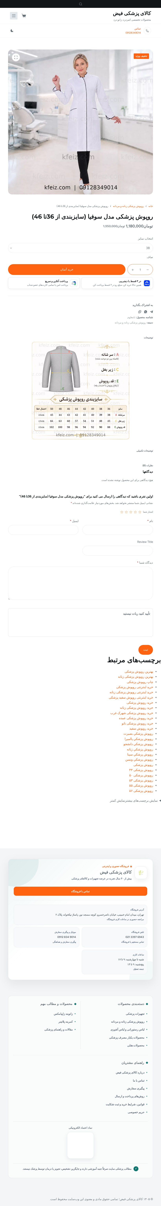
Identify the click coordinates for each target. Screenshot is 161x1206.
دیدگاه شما (145, 562)
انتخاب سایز (145, 238)
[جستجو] (80, 4)
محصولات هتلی (136, 1045)
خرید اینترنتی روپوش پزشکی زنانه (131, 692)
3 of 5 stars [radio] (131, 512)
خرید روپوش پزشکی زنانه (136, 708)
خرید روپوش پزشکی (140, 702)
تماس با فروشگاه (80, 891)
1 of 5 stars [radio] (140, 512)
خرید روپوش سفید (141, 728)
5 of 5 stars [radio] (122, 512)
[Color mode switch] (12, 31)
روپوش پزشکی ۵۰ (141, 775)
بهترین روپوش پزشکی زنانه (135, 677)
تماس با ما (139, 1080)
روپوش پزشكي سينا (140, 754)
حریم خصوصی (136, 1112)
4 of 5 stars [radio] (126, 512)
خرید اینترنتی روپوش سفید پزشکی (131, 697)
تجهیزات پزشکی (135, 1013)
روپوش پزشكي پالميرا (139, 739)
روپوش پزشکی (143, 765)
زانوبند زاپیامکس (63, 1013)
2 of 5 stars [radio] (135, 512)
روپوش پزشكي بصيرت (138, 733)
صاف (150, 257)
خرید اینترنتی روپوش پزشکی (134, 687)
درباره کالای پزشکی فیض (130, 1072)
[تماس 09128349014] (147, 30)
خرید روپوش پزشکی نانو (137, 723)
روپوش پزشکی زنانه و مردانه (130, 322)
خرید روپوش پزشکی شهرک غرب (131, 713)
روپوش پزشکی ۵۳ (141, 780)
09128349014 (133, 32)
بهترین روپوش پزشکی (139, 671)
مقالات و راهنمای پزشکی (58, 1029)
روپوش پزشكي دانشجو (138, 744)
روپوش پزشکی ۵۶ (141, 791)
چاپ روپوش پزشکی (140, 682)
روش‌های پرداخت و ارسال (130, 1096)
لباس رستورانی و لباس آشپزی (128, 1029)
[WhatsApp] (145, 311)
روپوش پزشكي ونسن (139, 759)
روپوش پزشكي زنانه (140, 749)
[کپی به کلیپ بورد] (139, 311)
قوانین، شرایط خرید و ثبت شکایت (125, 1104)
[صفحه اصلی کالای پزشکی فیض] (141, 872)
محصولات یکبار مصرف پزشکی (127, 1037)
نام (150, 521)
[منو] (13, 15)
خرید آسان (66, 269)
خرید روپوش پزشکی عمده (136, 718)
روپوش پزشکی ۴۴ (141, 770)
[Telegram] (151, 311)
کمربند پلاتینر (66, 1021)
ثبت (145, 649)
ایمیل (74, 521)
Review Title (145, 542)
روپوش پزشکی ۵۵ (141, 785)
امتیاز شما (148, 511)
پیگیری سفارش (136, 1088)
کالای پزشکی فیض (132, 13)
